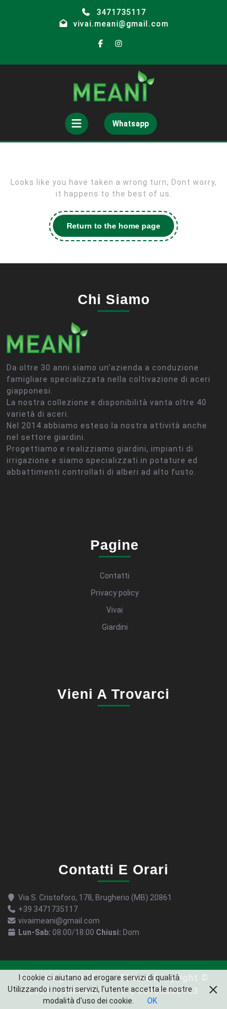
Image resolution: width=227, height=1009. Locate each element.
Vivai (114, 610)
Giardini (115, 627)
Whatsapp (134, 127)
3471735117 (121, 12)
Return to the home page (120, 229)
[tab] (76, 124)
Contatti (114, 575)
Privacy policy (115, 592)
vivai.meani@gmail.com (121, 23)
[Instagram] (118, 44)
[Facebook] (101, 44)
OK (152, 1000)
